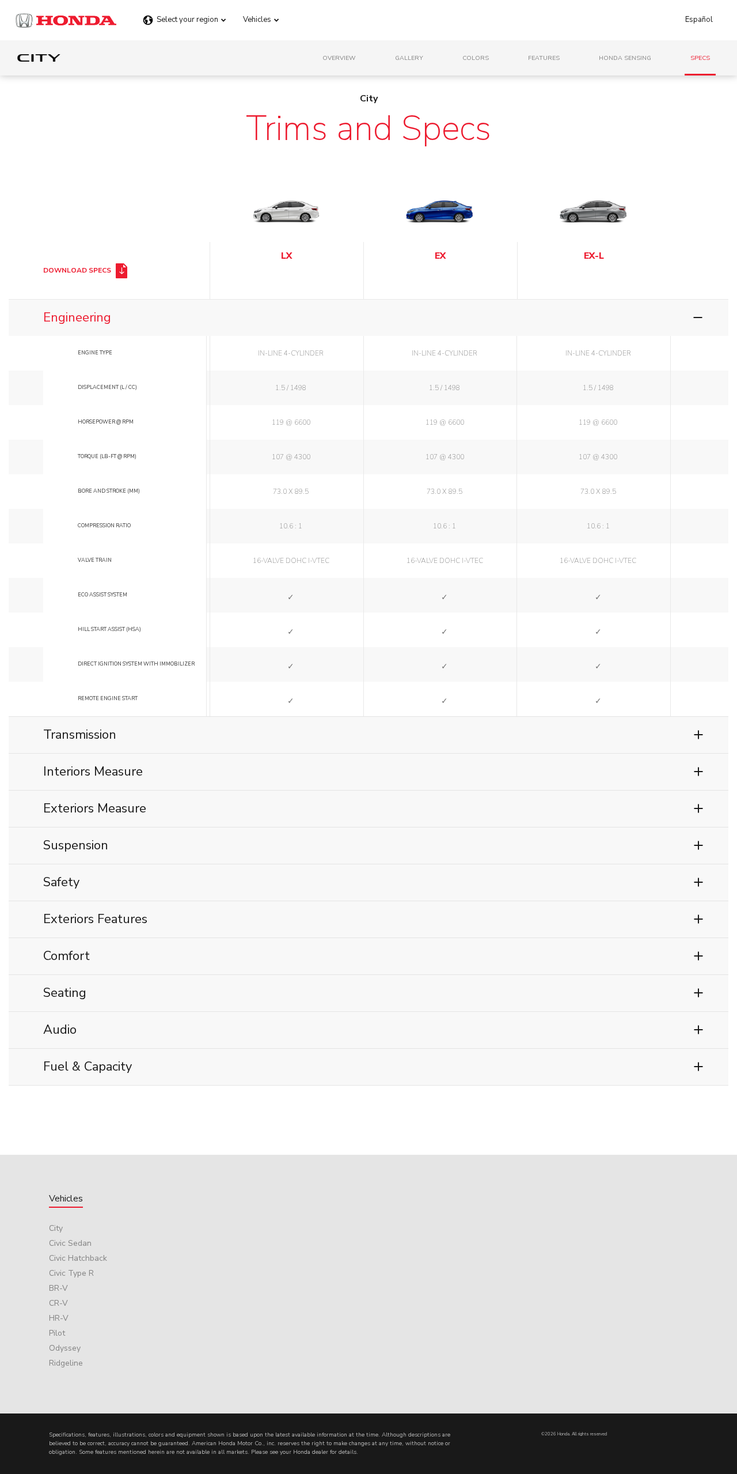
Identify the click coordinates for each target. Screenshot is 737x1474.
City (56, 1228)
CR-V (58, 1303)
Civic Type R (71, 1273)
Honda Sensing (625, 58)
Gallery (409, 58)
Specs (700, 58)
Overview (339, 58)
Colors (475, 58)
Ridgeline (66, 1363)
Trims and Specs (368, 128)
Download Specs (78, 270)
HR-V (59, 1318)
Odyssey (65, 1348)
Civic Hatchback (78, 1258)
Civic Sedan (70, 1243)
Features (544, 58)
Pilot (57, 1333)
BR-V (58, 1288)
